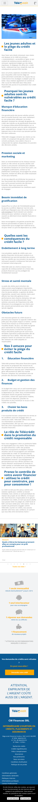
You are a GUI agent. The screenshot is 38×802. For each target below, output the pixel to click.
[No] (35, 793)
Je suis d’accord (13, 798)
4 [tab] (17, 564)
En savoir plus (25, 798)
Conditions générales (9, 773)
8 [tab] (30, 564)
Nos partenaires (19, 757)
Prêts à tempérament (19, 751)
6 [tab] (24, 564)
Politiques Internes (8, 778)
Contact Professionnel (9, 784)
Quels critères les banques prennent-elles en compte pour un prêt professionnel (18, 544)
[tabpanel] (19, 543)
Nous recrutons (19, 759)
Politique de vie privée (19, 765)
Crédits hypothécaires (19, 749)
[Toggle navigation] (5, 3)
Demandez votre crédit (19, 672)
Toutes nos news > (19, 567)
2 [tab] (11, 564)
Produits (5, 540)
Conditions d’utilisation (19, 762)
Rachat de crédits (19, 746)
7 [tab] (27, 564)
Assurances (19, 754)
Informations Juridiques (10, 781)
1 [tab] (8, 564)
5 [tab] (21, 564)
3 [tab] (14, 564)
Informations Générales (10, 776)
